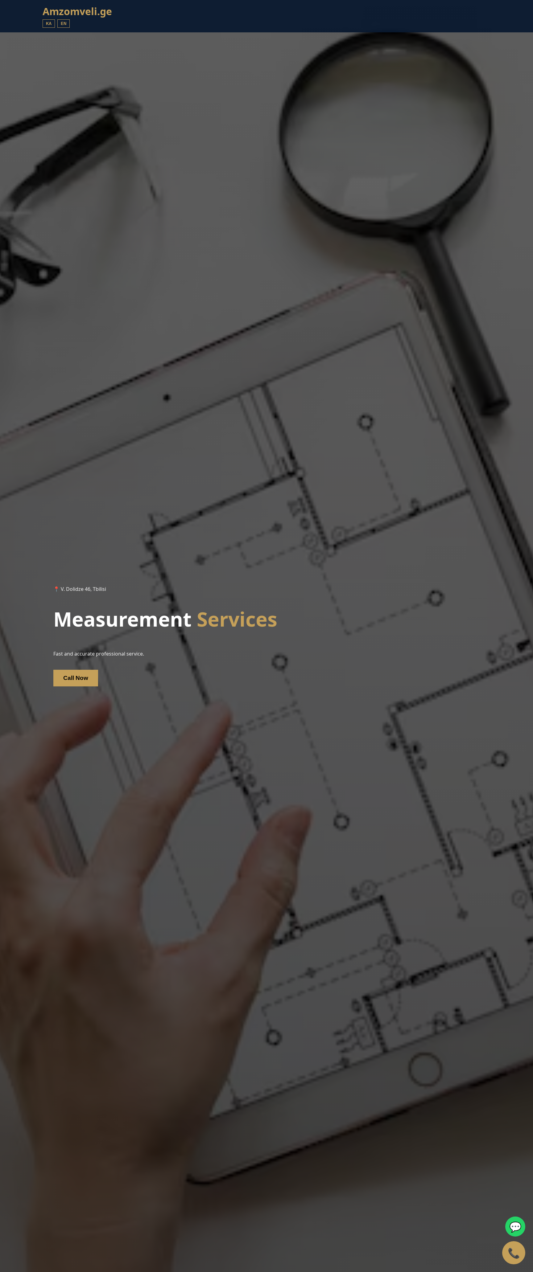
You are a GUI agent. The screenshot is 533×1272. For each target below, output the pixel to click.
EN (63, 23)
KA (49, 23)
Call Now (75, 678)
